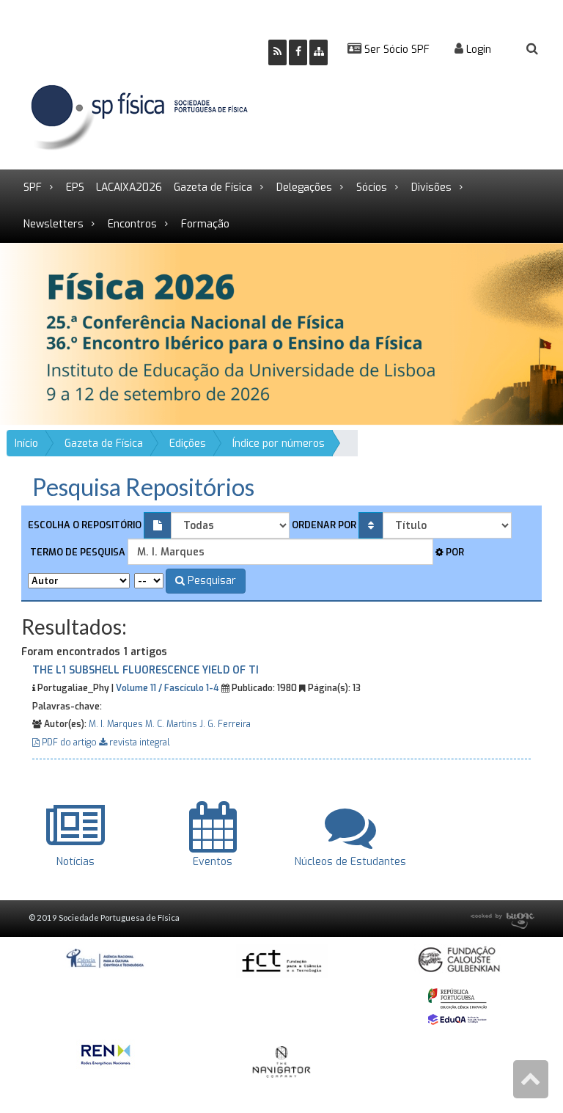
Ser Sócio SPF (395, 49)
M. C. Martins (171, 724)
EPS (75, 187)
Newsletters (53, 224)
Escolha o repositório (84, 525)
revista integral (138, 742)
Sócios (371, 187)
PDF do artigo (69, 742)
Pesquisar (210, 581)
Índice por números (278, 443)
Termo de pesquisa (76, 552)
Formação (205, 224)
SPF (32, 187)
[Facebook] (298, 52)
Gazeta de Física (213, 187)
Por (454, 552)
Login (477, 49)
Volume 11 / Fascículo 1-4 (167, 688)
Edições (187, 443)
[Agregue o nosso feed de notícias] (277, 52)
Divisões (431, 187)
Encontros (132, 224)
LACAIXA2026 (129, 187)
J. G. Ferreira (225, 724)
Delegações (304, 187)
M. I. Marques (116, 724)
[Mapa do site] (318, 52)
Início (26, 443)
